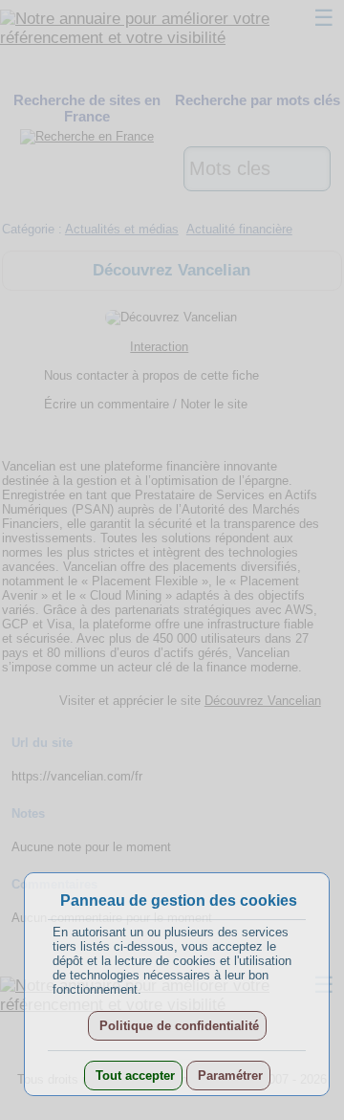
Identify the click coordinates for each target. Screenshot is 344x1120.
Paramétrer (228, 1075)
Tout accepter (133, 1075)
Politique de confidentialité (177, 1026)
